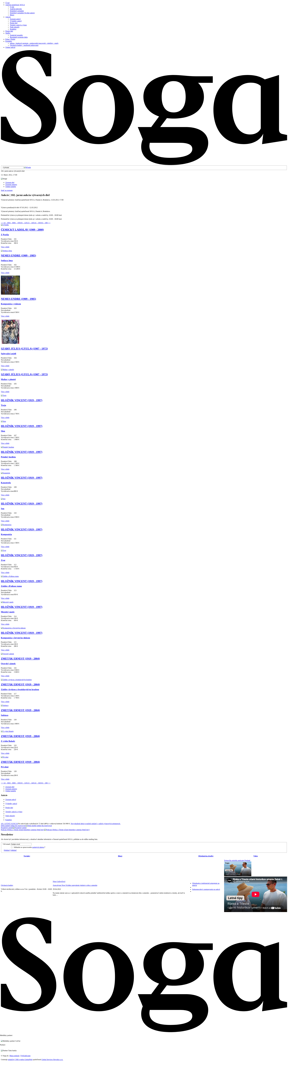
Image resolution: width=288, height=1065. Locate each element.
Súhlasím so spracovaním (29, 847)
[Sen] (3, 499)
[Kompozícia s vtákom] (10, 294)
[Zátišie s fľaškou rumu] (10, 576)
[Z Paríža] (5, 225)
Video (255, 856)
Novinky (27, 856)
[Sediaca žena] (6, 251)
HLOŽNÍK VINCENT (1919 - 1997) (21, 400)
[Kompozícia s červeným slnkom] (13, 628)
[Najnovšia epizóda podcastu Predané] (237, 875)
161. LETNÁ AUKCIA (9, 824)
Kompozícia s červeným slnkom (15, 638)
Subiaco (4, 715)
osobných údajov (38, 847)
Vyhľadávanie (25, 1056)
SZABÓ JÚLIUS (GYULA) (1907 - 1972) (24, 348)
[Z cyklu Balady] (7, 731)
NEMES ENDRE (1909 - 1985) (18, 255)
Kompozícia (6, 534)
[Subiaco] (4, 705)
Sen (2, 508)
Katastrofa (6, 483)
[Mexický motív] (7, 602)
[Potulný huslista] (7, 447)
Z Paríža (5, 234)
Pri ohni (4, 767)
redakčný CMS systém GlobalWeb (20, 1059)
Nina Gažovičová (59, 881)
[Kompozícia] (6, 525)
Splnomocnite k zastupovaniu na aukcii (206, 889)
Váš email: (6, 844)
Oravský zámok (8, 663)
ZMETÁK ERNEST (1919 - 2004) (20, 658)
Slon (3, 431)
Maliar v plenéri (8, 379)
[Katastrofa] (5, 473)
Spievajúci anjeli (8, 353)
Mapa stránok (14, 1056)
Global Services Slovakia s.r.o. (52, 1059)
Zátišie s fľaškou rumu (11, 586)
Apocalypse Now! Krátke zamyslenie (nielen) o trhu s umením (75, 885)
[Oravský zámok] (7, 654)
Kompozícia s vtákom (11, 304)
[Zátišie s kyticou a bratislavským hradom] (16, 680)
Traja (3, 405)
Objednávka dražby (206, 856)
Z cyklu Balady (8, 741)
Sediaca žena (7, 260)
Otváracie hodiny (7, 885)
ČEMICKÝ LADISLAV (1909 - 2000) (22, 229)
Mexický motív (8, 612)
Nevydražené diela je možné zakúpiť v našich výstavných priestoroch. (95, 824)
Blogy (120, 856)
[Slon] (3, 421)
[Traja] (3, 395)
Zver (3, 560)
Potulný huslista (8, 457)
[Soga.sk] (144, 164)
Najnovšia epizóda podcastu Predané (237, 860)
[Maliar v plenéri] (7, 370)
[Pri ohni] (4, 757)
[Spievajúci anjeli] (10, 344)
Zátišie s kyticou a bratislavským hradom (20, 689)
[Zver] (3, 550)
